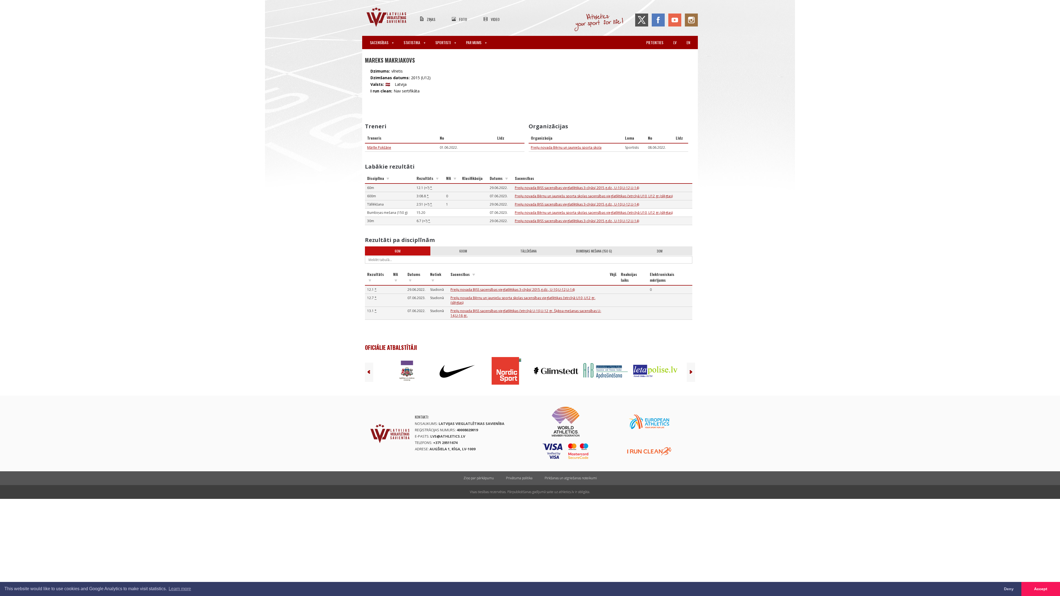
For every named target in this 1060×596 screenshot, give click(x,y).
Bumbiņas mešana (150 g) (594, 251)
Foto (463, 19)
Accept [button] (1040, 589)
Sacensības (379, 42)
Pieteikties (654, 42)
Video (495, 19)
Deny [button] (1009, 589)
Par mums (474, 42)
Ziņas (431, 19)
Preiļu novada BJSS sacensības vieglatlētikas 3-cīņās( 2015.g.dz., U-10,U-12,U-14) (577, 187)
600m (463, 251)
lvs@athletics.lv (447, 436)
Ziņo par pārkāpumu (478, 478)
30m (659, 251)
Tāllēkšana (528, 251)
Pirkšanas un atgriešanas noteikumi (571, 478)
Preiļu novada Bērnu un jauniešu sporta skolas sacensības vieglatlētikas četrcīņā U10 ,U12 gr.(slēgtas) (594, 196)
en (688, 42)
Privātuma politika (519, 478)
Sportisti (443, 42)
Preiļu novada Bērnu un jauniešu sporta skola (566, 147)
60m (398, 251)
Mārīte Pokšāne (379, 147)
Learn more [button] (180, 588)
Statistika (412, 42)
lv (675, 42)
